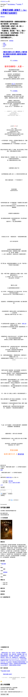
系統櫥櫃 (19, 654)
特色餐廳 (11, 655)
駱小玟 (13, 83)
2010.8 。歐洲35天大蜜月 (14, 482)
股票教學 (23, 652)
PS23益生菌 (9, 662)
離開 (7, 694)
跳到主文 (3, 16)
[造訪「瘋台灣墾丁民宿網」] (5, 670)
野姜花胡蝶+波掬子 (7, 674)
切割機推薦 (16, 655)
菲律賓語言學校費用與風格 (20, 663)
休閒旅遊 (11, 40)
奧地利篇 (21, 454)
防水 (10, 652)
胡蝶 (2, 470)
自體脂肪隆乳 (22, 657)
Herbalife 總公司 (4, 665)
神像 (23, 654)
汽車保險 (22, 655)
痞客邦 (7, 477)
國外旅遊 (11, 481)
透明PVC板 (8, 657)
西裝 (2, 654)
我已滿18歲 (3, 694)
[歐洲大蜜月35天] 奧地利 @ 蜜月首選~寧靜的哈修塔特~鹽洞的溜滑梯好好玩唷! (15, 54)
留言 (11, 477)
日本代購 (18, 652)
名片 (4, 46)
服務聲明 (14, 678)
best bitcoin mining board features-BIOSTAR (10, 658)
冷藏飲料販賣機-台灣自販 (15, 665)
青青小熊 (24, 323)
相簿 (4, 43)
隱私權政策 (23, 677)
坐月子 (13, 652)
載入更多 (2, 487)
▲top (2, 484)
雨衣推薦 (6, 654)
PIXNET (6, 677)
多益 (10, 654)
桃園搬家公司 (15, 657)
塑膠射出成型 (5, 652)
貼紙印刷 (14, 654)
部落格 (4, 44)
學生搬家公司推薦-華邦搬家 (19, 662)
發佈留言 (2, 495)
